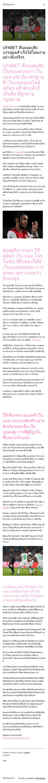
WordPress (40, 778)
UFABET (27, 753)
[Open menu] (44, 4)
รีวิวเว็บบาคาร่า (9, 4)
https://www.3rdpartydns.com (16, 738)
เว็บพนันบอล (36, 340)
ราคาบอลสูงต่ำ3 (18, 152)
